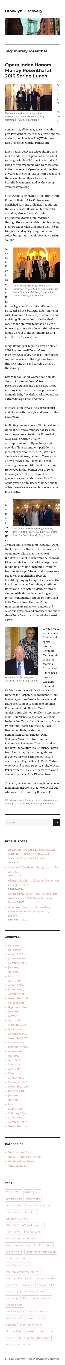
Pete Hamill (30, 1298)
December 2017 (17, 1033)
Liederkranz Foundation (41, 1251)
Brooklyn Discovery (23, 11)
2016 (19, 803)
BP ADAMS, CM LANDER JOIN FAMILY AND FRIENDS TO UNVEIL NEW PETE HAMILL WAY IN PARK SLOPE (31, 854)
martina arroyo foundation (22, 1271)
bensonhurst (43, 1205)
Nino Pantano (16, 800)
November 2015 (18, 1126)
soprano (11, 1324)
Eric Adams (13, 1231)
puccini (46, 1298)
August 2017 (15, 1051)
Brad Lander (14, 1212)
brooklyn (30, 1212)
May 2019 (14, 976)
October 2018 (16, 1002)
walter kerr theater (18, 1344)
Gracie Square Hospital (20, 1245)
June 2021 (14, 945)
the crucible (45, 1331)
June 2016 (14, 1099)
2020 (28, 1192)
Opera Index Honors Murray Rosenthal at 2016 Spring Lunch (28, 70)
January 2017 (16, 1077)
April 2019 (14, 980)
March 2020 (15, 954)
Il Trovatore (45, 1245)
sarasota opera (36, 1318)
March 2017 (15, 1073)
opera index (47, 803)
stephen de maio (31, 1324)
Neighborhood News (21, 1161)
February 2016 (17, 1113)
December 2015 (17, 1121)
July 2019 (14, 967)
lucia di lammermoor (19, 1258)
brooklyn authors (17, 1218)
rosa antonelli (14, 1318)
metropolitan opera (18, 1278)
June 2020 (14, 949)
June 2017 (14, 1060)
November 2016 (18, 1086)
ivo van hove (14, 1251)
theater (30, 1331)
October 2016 (16, 1091)
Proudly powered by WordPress (43, 1359)
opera (22, 1291)
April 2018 (14, 1020)
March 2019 (15, 985)
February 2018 (17, 1024)
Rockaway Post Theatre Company (27, 1311)
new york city (45, 1284)
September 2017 (18, 1046)
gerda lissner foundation (21, 1238)
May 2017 (14, 1064)
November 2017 (18, 1038)
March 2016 (15, 1108)
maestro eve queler (18, 1265)
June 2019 (14, 971)
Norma (10, 1291)
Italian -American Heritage (25, 1156)
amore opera (14, 1198)
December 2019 (17, 962)
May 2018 (14, 1015)
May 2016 (14, 1104)
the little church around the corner (28, 1337)
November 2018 (18, 998)
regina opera (14, 1304)
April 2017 (14, 1068)
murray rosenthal (31, 803)
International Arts (19, 1152)
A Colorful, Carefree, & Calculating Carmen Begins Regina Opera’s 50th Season (30, 911)
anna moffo (33, 1198)
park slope (12, 1298)
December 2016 (17, 1082)
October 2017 (16, 1042)
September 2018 (18, 1007)
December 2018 (17, 993)
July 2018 (13, 1011)
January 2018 (16, 1029)
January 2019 (16, 989)
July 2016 (14, 1095)
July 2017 (13, 1055)
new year (12, 1284)
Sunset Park (14, 1331)
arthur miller (14, 1205)
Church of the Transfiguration (24, 1225)
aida (37, 1192)
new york (27, 1284)
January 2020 (16, 958)
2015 (9, 1192)
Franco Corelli (32, 1231)
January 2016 (16, 1117)
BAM (29, 1205)
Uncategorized (17, 1165)
